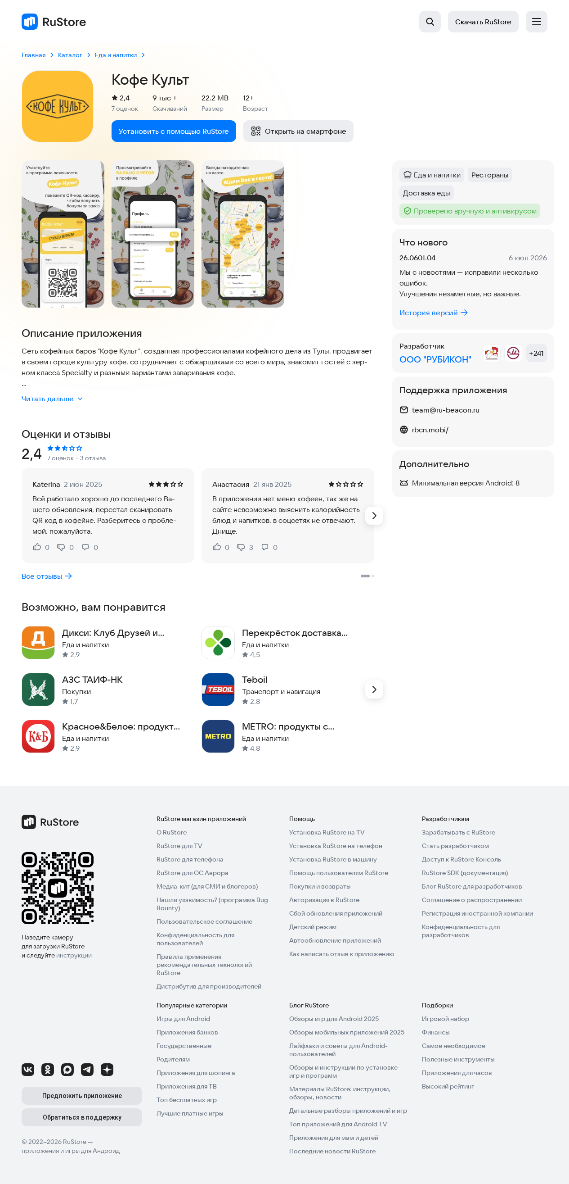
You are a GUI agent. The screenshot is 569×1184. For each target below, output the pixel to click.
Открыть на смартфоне (305, 131)
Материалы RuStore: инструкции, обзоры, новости (339, 1093)
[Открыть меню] (536, 21)
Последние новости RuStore (332, 1151)
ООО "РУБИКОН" (435, 359)
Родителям (173, 1059)
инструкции (74, 955)
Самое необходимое (453, 1046)
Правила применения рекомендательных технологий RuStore (204, 965)
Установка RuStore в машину (333, 859)
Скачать (483, 21)
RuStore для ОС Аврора (192, 873)
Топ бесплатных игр (187, 1100)
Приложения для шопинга (196, 1073)
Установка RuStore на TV (327, 832)
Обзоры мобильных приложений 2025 (346, 1032)
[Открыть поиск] (430, 21)
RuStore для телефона (190, 859)
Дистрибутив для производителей (209, 986)
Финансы (436, 1032)
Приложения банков (187, 1032)
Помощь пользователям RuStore (338, 873)
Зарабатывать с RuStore (458, 832)
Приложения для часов (457, 1073)
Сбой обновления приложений (335, 913)
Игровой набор (445, 1019)
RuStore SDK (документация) (465, 873)
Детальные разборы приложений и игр (348, 1111)
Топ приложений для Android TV (338, 1124)
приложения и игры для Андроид (71, 1151)
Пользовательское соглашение (204, 921)
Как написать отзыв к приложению (341, 954)
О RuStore (172, 832)
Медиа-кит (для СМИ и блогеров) (207, 886)
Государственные (184, 1046)
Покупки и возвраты (320, 886)
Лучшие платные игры (190, 1113)
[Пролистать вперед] (374, 516)
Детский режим (312, 927)
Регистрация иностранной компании (477, 913)
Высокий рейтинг (448, 1086)
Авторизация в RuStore (324, 900)
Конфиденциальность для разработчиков (461, 931)
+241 (536, 353)
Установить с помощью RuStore (174, 131)
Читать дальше (48, 398)
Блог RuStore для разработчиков (472, 886)
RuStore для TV (179, 846)
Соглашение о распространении (472, 900)
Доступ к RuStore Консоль (461, 859)
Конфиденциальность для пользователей (195, 939)
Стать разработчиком (455, 846)
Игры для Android (183, 1019)
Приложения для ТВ (187, 1086)
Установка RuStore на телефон (335, 846)
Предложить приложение (82, 1095)
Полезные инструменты (458, 1059)
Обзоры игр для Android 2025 (334, 1019)
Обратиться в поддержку (82, 1117)
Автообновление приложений (335, 940)
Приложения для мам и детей (333, 1138)
